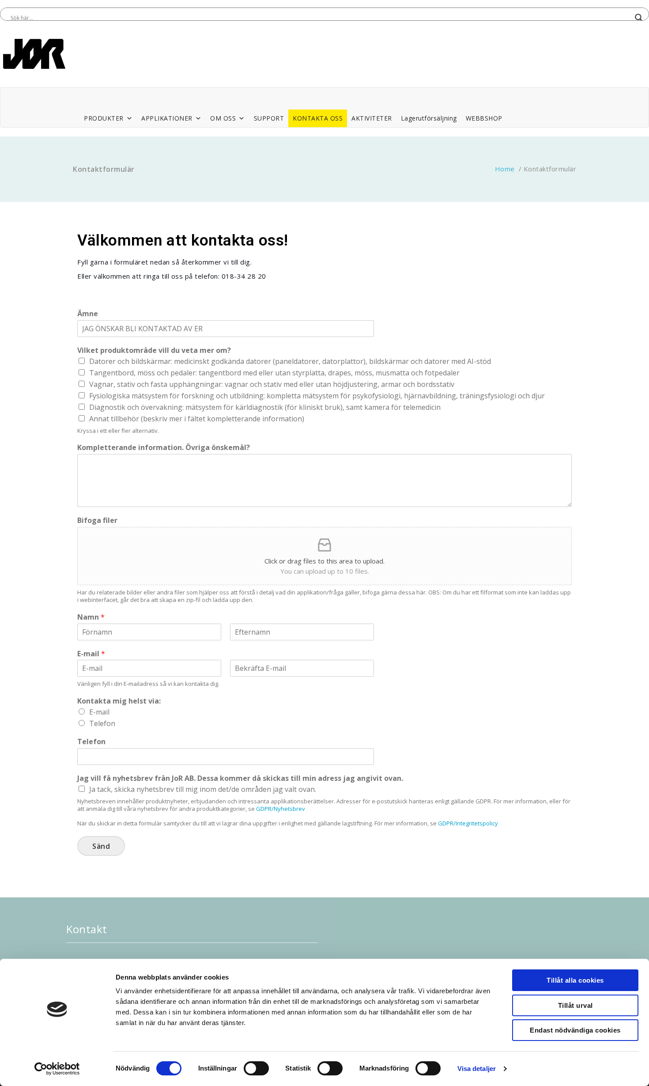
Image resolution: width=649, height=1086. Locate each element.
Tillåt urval (575, 1005)
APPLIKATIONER (166, 118)
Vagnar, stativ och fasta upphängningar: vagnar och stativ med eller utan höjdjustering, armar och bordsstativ (271, 384)
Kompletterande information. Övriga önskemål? (163, 447)
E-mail (91, 653)
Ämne (87, 313)
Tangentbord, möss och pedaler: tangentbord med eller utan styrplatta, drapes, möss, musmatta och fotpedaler (274, 373)
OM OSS (223, 118)
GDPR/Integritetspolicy (468, 823)
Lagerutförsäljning (429, 118)
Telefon (102, 723)
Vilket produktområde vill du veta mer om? (154, 350)
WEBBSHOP (484, 118)
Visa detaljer (476, 1068)
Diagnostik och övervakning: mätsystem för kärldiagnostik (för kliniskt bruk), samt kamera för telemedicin (265, 407)
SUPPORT (269, 118)
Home (505, 168)
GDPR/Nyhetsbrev (280, 809)
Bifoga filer (97, 520)
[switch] (256, 1068)
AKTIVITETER (371, 118)
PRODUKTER (104, 118)
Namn (91, 617)
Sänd (101, 846)
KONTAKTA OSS (318, 118)
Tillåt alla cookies (575, 980)
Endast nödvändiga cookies (575, 1030)
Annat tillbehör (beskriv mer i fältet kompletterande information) (196, 419)
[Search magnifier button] (639, 17)
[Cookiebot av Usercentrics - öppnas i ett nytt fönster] (57, 1068)
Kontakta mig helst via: (119, 701)
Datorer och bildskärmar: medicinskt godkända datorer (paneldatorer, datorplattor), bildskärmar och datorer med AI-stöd (290, 361)
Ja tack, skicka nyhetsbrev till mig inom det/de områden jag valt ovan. (202, 789)
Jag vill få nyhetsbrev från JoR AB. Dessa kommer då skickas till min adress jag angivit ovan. (240, 778)
